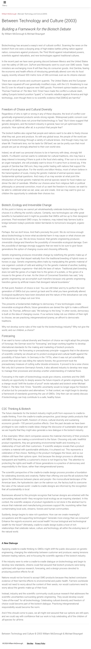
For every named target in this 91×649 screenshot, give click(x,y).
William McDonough (9, 14)
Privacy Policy (40, 643)
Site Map (30, 643)
